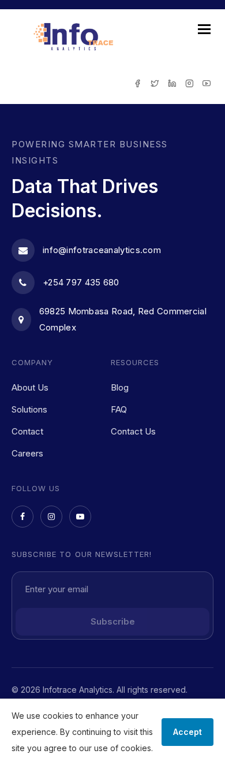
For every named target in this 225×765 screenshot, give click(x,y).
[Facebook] (22, 517)
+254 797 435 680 (81, 282)
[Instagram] (51, 517)
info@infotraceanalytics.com (102, 249)
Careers (27, 453)
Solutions (29, 409)
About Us (30, 387)
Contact (27, 431)
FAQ (119, 409)
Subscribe (113, 621)
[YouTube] (80, 517)
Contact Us (133, 431)
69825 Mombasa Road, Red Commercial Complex (123, 319)
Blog (120, 387)
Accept (187, 732)
